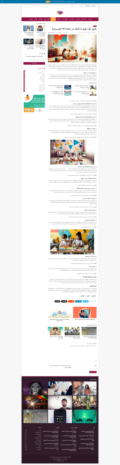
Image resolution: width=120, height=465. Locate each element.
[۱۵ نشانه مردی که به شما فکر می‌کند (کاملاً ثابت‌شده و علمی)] (60, 402)
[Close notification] (2, 1)
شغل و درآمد (64, 19)
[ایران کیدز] (60, 12)
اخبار (43, 83)
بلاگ (35, 19)
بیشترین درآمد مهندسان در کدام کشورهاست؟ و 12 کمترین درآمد (40, 47)
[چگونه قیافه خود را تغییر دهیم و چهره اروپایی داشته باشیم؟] (28, 28)
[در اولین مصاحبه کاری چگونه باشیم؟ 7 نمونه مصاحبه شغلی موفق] (60, 388)
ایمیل (95, 365)
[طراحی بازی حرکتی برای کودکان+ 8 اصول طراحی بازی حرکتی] (72, 331)
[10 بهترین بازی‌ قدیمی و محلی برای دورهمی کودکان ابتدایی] (89, 331)
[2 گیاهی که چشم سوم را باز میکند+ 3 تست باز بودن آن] (35, 388)
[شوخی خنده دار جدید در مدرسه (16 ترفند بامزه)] (55, 331)
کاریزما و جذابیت (41, 87)
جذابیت (58, 19)
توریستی (89, 19)
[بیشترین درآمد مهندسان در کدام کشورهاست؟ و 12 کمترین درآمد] (40, 41)
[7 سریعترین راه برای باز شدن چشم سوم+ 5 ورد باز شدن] (84, 416)
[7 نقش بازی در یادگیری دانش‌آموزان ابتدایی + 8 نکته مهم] (93, 87)
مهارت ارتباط (71, 19)
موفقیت (77, 19)
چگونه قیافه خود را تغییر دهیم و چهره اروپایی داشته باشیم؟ (29, 34)
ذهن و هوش (83, 19)
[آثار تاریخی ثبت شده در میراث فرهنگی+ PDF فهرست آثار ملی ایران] (35, 402)
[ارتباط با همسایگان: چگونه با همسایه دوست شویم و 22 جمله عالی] (84, 388)
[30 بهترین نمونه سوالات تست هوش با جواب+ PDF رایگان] (67, 87)
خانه (95, 23)
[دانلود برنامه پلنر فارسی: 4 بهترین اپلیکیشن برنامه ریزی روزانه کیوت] (60, 416)
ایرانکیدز (30, 19)
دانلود (48, 1)
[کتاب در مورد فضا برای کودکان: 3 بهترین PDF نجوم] (40, 28)
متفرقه (39, 19)
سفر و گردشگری (41, 73)
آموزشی (93, 296)
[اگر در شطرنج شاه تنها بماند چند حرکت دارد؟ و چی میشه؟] (93, 93)
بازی (88, 296)
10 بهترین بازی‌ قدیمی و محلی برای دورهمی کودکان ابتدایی (90, 337)
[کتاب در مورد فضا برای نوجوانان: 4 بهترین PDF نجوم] (28, 41)
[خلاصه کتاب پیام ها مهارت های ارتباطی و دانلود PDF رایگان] (67, 93)
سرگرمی (52, 19)
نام (96, 361)
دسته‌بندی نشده (41, 91)
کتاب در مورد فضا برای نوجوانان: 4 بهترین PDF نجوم (29, 47)
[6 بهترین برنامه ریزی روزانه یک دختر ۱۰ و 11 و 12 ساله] (84, 402)
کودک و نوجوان (46, 19)
